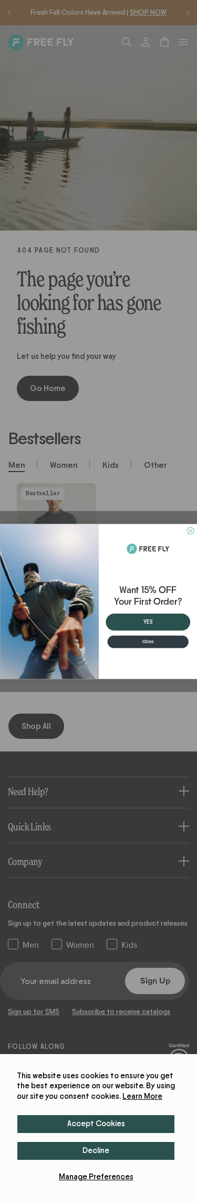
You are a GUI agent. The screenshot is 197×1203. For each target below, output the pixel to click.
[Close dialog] (190, 530)
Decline (95, 1151)
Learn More (142, 1096)
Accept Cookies (96, 1124)
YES (147, 622)
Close (147, 641)
